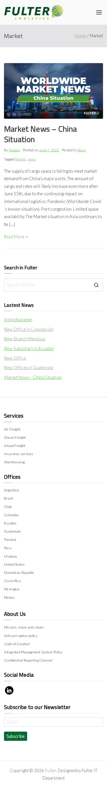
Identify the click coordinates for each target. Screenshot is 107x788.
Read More (14, 236)
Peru (7, 548)
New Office (15, 358)
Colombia (11, 515)
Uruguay (10, 556)
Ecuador (10, 523)
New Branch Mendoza (24, 338)
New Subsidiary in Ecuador (29, 348)
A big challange (18, 319)
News (81, 150)
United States (14, 564)
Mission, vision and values (24, 627)
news (32, 159)
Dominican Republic (19, 572)
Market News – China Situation (40, 134)
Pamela (14, 150)
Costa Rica (12, 581)
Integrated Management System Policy (33, 652)
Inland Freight (14, 445)
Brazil (8, 498)
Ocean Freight (15, 437)
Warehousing (14, 462)
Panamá (10, 539)
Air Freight (12, 429)
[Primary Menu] (99, 12)
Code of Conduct (17, 644)
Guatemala (12, 531)
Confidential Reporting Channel (28, 660)
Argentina (11, 490)
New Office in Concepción (29, 329)
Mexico (9, 597)
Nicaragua (11, 589)
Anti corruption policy (20, 635)
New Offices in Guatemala (28, 367)
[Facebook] (9, 690)
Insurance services (18, 454)
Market (20, 159)
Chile (8, 507)
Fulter (50, 770)
